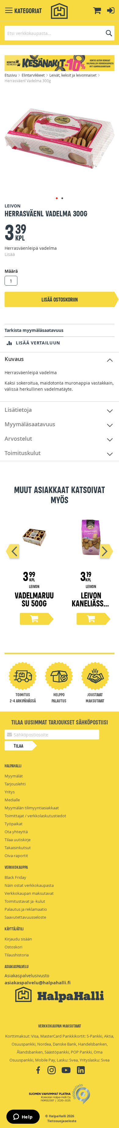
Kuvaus (14, 359)
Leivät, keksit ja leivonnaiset (73, 75)
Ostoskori (13, 947)
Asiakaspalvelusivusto (27, 975)
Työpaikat (14, 823)
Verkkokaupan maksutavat (29, 893)
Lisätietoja (18, 409)
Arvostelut (18, 438)
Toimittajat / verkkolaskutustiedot (35, 815)
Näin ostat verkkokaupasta (29, 885)
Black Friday (15, 877)
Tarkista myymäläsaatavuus (34, 330)
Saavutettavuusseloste (25, 917)
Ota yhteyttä (16, 831)
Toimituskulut (23, 453)
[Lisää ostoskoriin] (34, 619)
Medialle (12, 800)
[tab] (59, 359)
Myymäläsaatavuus (30, 424)
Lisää (10, 254)
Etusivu (11, 75)
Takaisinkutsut (18, 847)
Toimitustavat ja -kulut (25, 901)
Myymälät (14, 776)
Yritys (10, 792)
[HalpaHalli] (59, 11)
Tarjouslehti (15, 784)
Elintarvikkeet (33, 75)
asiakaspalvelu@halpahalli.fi (37, 982)
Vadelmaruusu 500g (34, 599)
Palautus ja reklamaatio (26, 909)
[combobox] (59, 33)
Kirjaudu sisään (18, 939)
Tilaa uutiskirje (18, 839)
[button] (57, 198)
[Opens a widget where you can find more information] (23, 1117)
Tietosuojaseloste (62, 1121)
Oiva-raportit (16, 855)
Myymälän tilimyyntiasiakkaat (32, 808)
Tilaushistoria (17, 955)
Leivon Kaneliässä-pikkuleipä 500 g (91, 607)
